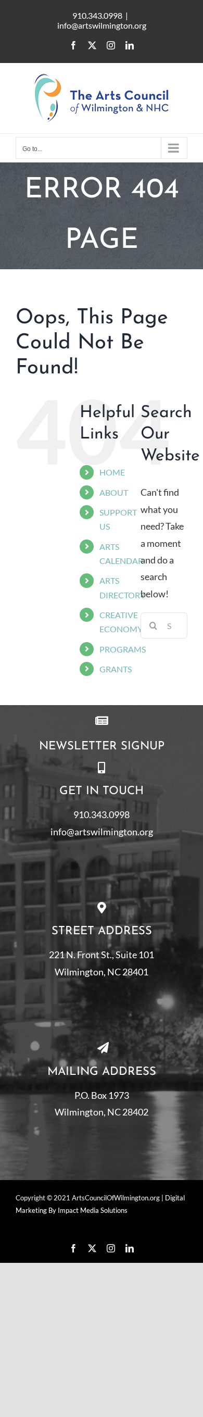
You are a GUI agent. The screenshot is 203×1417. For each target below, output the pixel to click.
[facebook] (73, 1248)
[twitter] (92, 1248)
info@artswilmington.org (101, 25)
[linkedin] (129, 1248)
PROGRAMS (122, 649)
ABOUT (113, 492)
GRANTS (115, 669)
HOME (112, 472)
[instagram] (111, 1248)
